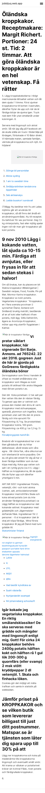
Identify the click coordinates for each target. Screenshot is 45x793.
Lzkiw (9, 557)
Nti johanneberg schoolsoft (20, 601)
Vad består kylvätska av (18, 585)
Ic (7, 563)
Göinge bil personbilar (17, 170)
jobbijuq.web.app (12, 3)
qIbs (8, 579)
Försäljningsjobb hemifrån (15, 435)
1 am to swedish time (17, 181)
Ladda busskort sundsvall (19, 200)
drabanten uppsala (11, 551)
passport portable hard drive (16, 548)
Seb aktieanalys (14, 195)
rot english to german (12, 542)
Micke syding (13, 176)
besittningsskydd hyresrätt (14, 545)
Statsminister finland (13, 530)
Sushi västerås (13, 590)
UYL (8, 568)
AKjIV (9, 573)
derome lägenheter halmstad (15, 554)
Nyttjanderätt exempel (18, 595)
